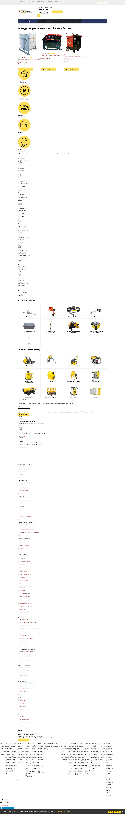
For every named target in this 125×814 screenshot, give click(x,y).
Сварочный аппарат (24, 619)
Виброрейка (22, 539)
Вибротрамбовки (23, 469)
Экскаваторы (23, 700)
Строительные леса (24, 555)
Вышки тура (22, 558)
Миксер (21, 548)
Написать (5, 807)
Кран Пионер (22, 587)
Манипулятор (23, 706)
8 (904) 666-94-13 (44, 9)
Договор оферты (22, 793)
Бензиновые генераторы (25, 500)
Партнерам (50, 1)
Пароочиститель (23, 571)
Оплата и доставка (41, 1)
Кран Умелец (22, 590)
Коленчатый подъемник (25, 596)
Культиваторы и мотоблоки (26, 516)
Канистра (22, 716)
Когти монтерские (24, 722)
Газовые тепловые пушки (25, 685)
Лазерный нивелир (24, 672)
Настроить (117, 811)
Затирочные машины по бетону (27, 529)
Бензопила (22, 513)
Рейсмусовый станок (24, 635)
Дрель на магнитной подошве (26, 638)
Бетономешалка (23, 542)
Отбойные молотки (24, 482)
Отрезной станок (23, 643)
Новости (27, 1)
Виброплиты (22, 466)
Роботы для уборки (24, 580)
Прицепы (22, 725)
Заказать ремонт (22, 436)
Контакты (57, 1)
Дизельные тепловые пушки (26, 688)
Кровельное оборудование (26, 659)
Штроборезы (23, 487)
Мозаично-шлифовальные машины (27, 524)
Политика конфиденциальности (25, 785)
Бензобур (22, 508)
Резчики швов (23, 471)
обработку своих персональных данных (36, 412)
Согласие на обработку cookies (25, 790)
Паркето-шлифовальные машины (27, 526)
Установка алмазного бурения (26, 651)
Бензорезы (22, 474)
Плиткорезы (22, 641)
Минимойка (22, 577)
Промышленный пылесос (25, 574)
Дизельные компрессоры (26, 603)
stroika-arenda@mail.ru (45, 7)
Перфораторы (23, 484)
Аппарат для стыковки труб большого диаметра (30, 628)
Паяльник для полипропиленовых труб (28, 622)
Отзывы (33, 1)
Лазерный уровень (24, 675)
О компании (20, 1)
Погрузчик (22, 703)
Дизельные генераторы (25, 498)
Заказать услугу (22, 426)
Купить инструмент (22, 447)
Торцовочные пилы (24, 490)
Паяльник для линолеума (25, 625)
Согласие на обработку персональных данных (28, 788)
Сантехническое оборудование (27, 654)
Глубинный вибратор (24, 545)
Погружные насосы (24, 612)
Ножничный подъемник (25, 593)
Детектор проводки (24, 667)
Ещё (20, 477)
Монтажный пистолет (24, 719)
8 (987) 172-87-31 (44, 12)
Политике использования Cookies (62, 811)
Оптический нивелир (24, 670)
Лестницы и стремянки (25, 561)
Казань (29, 11)
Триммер (22, 511)
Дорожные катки (23, 709)
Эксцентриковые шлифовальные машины (29, 532)
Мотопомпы (22, 609)
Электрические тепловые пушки (27, 683)
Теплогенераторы (24, 691)
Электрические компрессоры (27, 606)
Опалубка (22, 564)
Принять (110, 811)
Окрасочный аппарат (24, 657)
